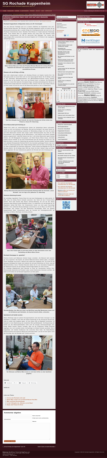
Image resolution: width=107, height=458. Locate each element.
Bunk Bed (64, 165)
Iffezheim (85, 89)
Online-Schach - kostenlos (85, 18)
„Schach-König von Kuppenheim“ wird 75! (14, 446)
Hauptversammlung (46, 21)
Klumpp (80, 93)
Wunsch (80, 102)
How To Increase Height (16, 453)
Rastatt (85, 97)
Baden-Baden (89, 82)
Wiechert (96, 100)
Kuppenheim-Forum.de (64, 130)
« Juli (58, 101)
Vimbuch (85, 100)
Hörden (80, 89)
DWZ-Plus (82, 86)
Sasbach (94, 97)
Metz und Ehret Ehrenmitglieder (16, 401)
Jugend (17, 10)
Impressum (48, 10)
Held (98, 87)
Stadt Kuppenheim (62, 139)
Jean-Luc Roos (93, 89)
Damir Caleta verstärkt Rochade (46, 446)
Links (42, 10)
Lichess (93, 93)
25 (61, 98)
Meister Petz (81, 95)
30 (74, 98)
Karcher (82, 91)
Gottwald (90, 87)
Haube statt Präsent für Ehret (15, 404)
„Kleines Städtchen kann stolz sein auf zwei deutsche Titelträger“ (66, 162)
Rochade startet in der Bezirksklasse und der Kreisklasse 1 (64, 53)
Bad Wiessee (98, 82)
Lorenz (98, 93)
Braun (80, 84)
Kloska (97, 91)
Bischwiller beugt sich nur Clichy (66, 155)
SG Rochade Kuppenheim (26, 3)
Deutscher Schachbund (64, 128)
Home (4, 10)
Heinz (95, 87)
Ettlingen (97, 86)
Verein (26, 14)
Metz (93, 95)
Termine (32, 10)
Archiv (38, 10)
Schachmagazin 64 (84, 99)
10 (58, 95)
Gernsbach (80, 87)
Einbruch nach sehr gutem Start (66, 71)
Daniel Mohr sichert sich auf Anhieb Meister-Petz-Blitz (22, 399)
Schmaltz (100, 99)
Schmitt (80, 100)
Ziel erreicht (61, 66)
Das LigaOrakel (62, 183)
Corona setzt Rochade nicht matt (16, 398)
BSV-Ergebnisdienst (63, 126)
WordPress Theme (14, 452)
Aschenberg (81, 82)
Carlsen (91, 84)
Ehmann (90, 86)
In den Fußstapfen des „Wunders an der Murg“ (20, 403)
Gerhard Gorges (13, 21)
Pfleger (98, 95)
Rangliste (11, 10)
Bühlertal (85, 84)
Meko (87, 95)
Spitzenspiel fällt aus (63, 113)
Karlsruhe (88, 91)
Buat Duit (9, 453)
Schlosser (93, 99)
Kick (92, 91)
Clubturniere (24, 10)
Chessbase (97, 84)
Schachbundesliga (62, 135)
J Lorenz (100, 89)
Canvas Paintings (25, 453)
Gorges (86, 87)
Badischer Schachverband (65, 124)
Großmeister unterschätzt (64, 153)
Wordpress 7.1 (11, 454)
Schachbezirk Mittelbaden (64, 133)
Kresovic (87, 93)
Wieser (101, 100)
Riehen (89, 97)
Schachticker (61, 137)
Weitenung (91, 100)
